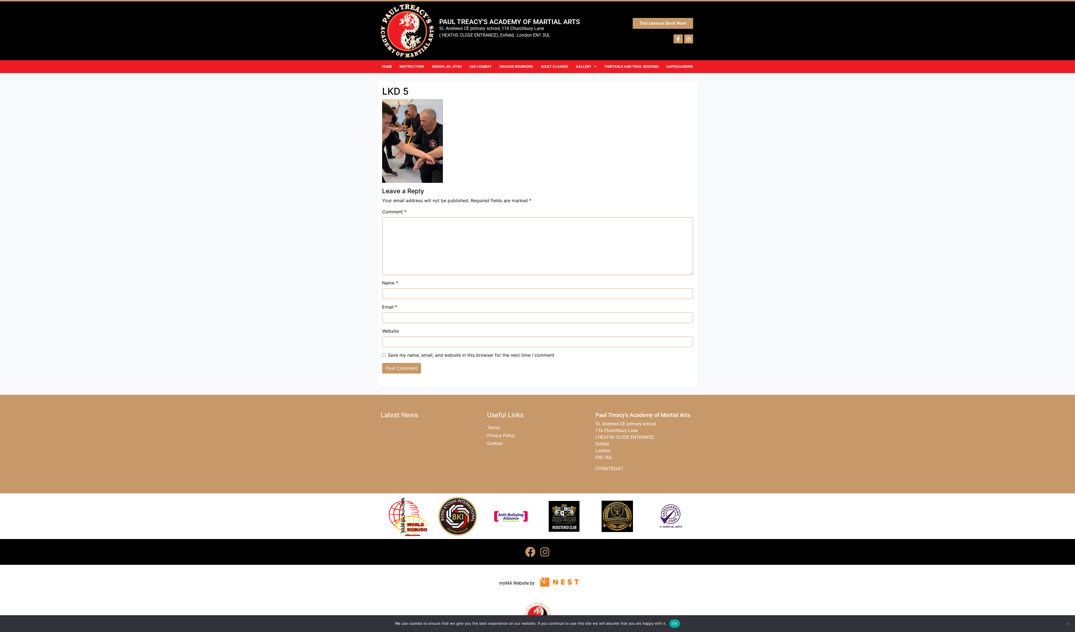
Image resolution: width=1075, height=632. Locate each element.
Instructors (411, 66)
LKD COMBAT (480, 66)
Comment (394, 211)
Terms (493, 427)
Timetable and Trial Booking (631, 66)
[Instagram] (545, 552)
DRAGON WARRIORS (516, 66)
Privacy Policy (501, 435)
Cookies (495, 443)
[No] (1068, 623)
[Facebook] (530, 552)
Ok (674, 623)
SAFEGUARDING (679, 66)
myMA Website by (517, 583)
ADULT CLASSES (554, 66)
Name (390, 283)
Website (390, 331)
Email (389, 307)
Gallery (583, 66)
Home (387, 66)
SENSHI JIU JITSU (447, 66)
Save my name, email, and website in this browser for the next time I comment (471, 355)
